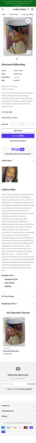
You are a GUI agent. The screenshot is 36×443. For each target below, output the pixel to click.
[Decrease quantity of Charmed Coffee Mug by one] (12, 124)
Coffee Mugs (13, 14)
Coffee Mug (18, 74)
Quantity (5, 124)
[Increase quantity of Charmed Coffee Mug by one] (32, 124)
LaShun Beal (18, 71)
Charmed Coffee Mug (11, 351)
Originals (8, 286)
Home (3, 14)
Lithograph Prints (11, 279)
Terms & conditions (25, 389)
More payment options (18, 141)
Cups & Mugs (9, 283)
